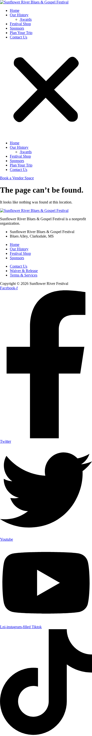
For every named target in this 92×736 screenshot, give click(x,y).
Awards (26, 19)
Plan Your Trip (21, 33)
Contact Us (18, 37)
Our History (19, 15)
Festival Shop (20, 24)
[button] (46, 90)
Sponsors (17, 28)
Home (14, 10)
